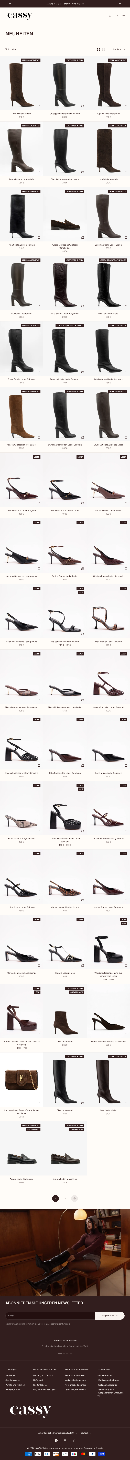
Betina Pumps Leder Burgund (22, 511)
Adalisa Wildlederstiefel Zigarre (22, 445)
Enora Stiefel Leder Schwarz (21, 379)
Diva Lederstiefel (65, 1042)
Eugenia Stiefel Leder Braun (108, 245)
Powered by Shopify (93, 1448)
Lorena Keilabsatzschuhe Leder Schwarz (65, 840)
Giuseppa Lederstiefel (21, 314)
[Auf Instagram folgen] (65, 1440)
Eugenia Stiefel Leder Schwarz (65, 379)
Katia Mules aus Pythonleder (21, 839)
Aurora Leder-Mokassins (21, 1179)
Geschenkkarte (12, 1380)
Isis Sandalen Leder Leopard (108, 642)
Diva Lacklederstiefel (108, 314)
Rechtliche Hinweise (74, 1375)
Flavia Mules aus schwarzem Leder (65, 708)
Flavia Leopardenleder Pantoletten (21, 708)
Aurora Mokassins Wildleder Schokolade (65, 246)
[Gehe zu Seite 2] (74, 1198)
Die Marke (10, 1375)
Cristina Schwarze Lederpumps (21, 642)
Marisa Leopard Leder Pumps (65, 907)
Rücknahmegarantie (107, 1385)
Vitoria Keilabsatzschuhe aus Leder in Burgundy (22, 1043)
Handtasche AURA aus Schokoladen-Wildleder (21, 1112)
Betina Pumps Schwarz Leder (65, 511)
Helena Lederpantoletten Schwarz (21, 773)
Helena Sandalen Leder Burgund (108, 708)
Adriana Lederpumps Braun (108, 511)
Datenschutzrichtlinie (75, 1389)
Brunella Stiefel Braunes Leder (108, 445)
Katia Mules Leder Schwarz (108, 773)
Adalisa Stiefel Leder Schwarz (108, 379)
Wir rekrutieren (12, 1389)
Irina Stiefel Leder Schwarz (21, 245)
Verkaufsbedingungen (75, 1380)
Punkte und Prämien (15, 1385)
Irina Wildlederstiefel (108, 180)
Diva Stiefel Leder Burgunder (65, 314)
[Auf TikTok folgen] (73, 1440)
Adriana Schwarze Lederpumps (21, 576)
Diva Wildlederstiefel (21, 114)
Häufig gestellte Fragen (109, 1380)
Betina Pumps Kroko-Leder (65, 576)
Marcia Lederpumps (65, 973)
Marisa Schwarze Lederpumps (21, 973)
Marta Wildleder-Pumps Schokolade (108, 1042)
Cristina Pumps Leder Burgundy (108, 576)
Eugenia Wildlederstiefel (108, 114)
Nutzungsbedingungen (75, 1385)
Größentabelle (40, 1385)
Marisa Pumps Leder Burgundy (108, 907)
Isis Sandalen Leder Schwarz (65, 642)
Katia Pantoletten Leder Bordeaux (65, 773)
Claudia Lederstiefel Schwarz (65, 180)
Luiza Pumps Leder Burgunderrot (108, 839)
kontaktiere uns (105, 1375)
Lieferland (38, 1380)
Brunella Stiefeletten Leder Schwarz (65, 445)
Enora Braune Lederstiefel (21, 180)
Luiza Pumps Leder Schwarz (21, 907)
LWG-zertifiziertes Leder (44, 1389)
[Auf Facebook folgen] (56, 1440)
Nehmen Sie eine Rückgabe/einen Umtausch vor (111, 1392)
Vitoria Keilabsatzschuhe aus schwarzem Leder (108, 974)
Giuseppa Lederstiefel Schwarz (65, 114)
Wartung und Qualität (43, 1375)
